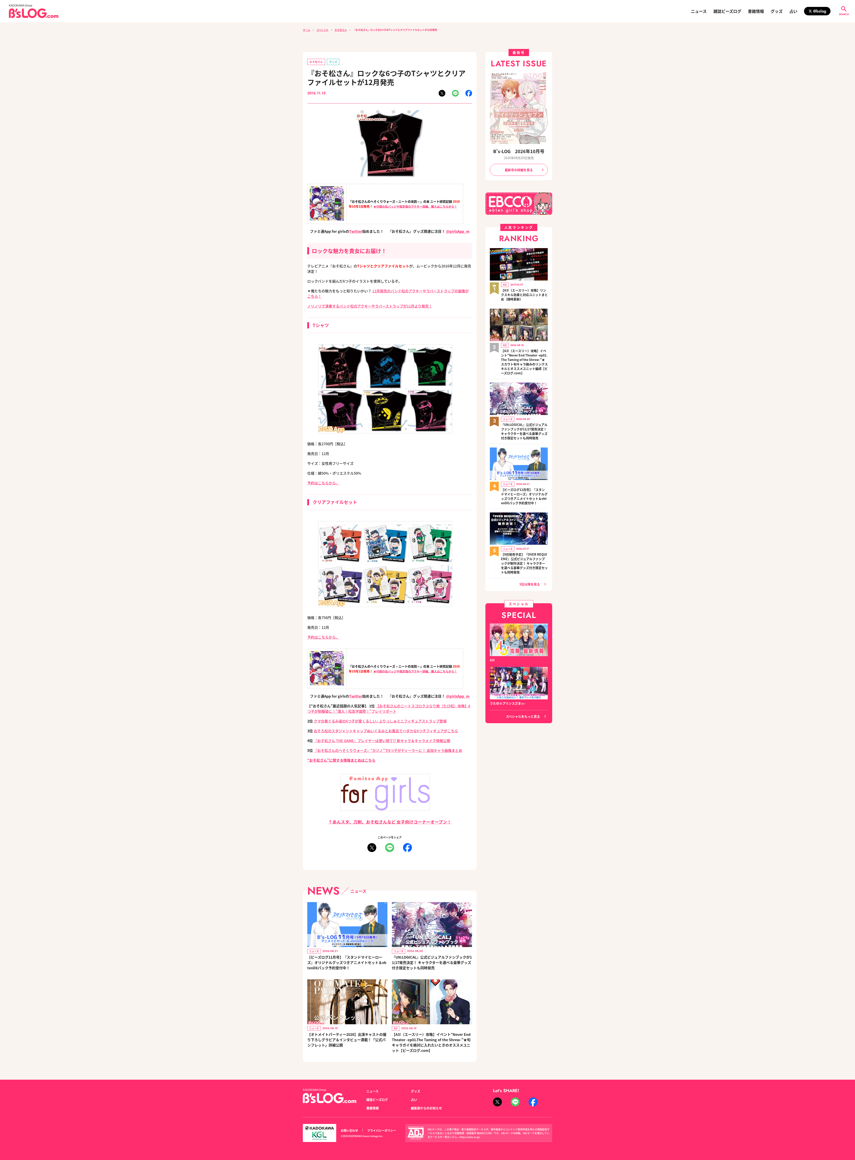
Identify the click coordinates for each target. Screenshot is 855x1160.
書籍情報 (756, 11)
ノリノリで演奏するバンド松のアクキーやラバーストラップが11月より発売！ (369, 306)
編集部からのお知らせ (426, 1108)
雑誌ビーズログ (727, 11)
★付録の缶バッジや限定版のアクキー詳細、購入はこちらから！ (415, 206)
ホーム (306, 30)
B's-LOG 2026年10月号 (518, 151)
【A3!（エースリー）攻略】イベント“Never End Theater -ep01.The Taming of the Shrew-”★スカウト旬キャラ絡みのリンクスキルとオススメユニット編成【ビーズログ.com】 (524, 361)
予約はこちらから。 (323, 483)
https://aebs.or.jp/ (469, 1137)
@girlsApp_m (457, 231)
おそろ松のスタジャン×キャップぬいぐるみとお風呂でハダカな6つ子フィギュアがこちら (386, 730)
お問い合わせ (349, 1130)
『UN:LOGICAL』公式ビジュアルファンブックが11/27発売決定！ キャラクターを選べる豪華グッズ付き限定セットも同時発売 (432, 962)
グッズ (777, 11)
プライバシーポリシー (381, 1130)
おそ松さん (341, 30)
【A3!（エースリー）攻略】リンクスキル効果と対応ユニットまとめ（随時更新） (524, 294)
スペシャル (322, 30)
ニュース (699, 11)
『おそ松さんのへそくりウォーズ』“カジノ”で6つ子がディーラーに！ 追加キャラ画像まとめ (388, 750)
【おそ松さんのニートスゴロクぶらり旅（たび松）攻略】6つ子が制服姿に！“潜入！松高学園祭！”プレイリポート (388, 708)
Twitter (355, 231)
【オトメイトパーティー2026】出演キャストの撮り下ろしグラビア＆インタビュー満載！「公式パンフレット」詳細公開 (346, 1040)
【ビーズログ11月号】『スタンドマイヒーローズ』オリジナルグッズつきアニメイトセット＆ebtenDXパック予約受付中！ (346, 962)
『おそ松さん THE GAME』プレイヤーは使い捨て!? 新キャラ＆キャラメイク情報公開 (382, 740)
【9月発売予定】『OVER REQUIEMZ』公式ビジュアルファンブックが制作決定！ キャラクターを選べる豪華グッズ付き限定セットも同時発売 (524, 563)
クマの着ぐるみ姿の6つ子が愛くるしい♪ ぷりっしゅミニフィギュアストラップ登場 (380, 721)
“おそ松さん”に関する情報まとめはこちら (341, 760)
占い (793, 11)
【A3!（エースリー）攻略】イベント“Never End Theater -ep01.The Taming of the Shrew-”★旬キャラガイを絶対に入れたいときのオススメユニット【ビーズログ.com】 (431, 1042)
